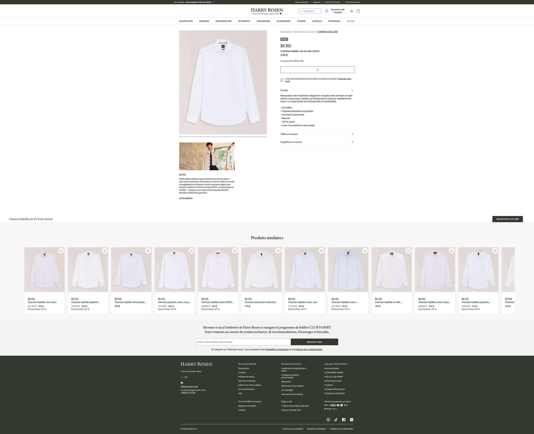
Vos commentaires (246, 389)
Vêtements (286, 32)
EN (182, 377)
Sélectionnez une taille (507, 219)
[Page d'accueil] (266, 11)
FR (186, 377)
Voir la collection (186, 198)
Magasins (316, 2)
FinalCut (242, 410)
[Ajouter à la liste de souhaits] (61, 250)
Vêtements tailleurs (305, 32)
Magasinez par (224, 21)
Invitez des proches (352, 2)
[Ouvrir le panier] (358, 11)
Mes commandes (301, 2)
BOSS (285, 46)
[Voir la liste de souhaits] (351, 11)
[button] (301, 11)
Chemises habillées (327, 32)
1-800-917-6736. (188, 392)
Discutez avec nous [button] (189, 386)
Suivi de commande (332, 2)
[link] (336, 11)
